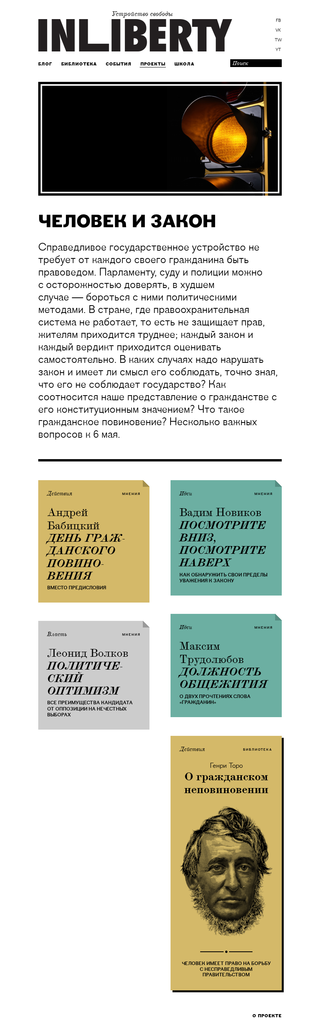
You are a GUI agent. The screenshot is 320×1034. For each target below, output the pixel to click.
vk (278, 30)
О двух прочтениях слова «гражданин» (215, 699)
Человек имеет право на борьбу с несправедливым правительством (226, 969)
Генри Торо (226, 766)
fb (278, 20)
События (119, 64)
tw (278, 40)
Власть (57, 634)
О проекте (267, 1015)
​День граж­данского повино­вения (86, 557)
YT (278, 49)
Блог (45, 64)
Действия (59, 494)
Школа (184, 64)
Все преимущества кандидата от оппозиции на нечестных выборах (90, 709)
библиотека (257, 749)
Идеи (186, 494)
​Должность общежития (223, 678)
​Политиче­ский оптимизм (85, 678)
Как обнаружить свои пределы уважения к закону (223, 578)
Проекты (152, 64)
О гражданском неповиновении (226, 783)
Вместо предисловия (76, 587)
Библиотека (79, 64)
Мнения (131, 494)
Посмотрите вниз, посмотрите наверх (223, 544)
